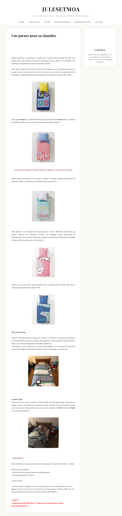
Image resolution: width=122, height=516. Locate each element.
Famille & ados (34, 22)
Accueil (22, 22)
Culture (47, 22)
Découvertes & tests (83, 22)
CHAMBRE (60, 408)
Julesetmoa (61, 9)
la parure (28, 472)
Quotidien (99, 22)
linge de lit (61, 119)
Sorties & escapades (62, 22)
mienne (31, 475)
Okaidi (22, 119)
